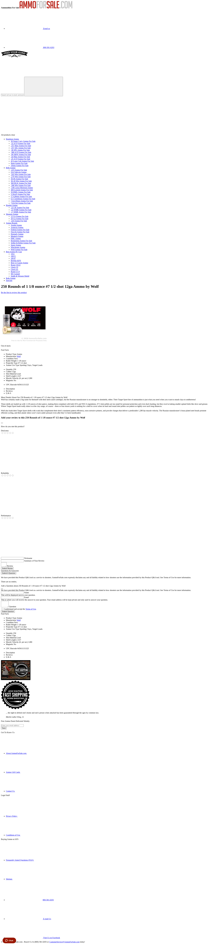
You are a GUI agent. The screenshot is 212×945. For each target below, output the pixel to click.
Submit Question (8, 611)
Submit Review (7, 568)
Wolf (19, 356)
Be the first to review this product (14, 292)
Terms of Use (31, 609)
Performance (6, 516)
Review (10, 566)
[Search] (43, 86)
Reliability (5, 473)
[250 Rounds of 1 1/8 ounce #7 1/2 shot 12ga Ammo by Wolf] (24, 342)
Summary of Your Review (34, 561)
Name (26, 593)
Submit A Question (8, 573)
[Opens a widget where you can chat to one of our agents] (9, 941)
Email (26, 597)
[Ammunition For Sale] (46, 8)
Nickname (28, 558)
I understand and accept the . (20, 609)
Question (12, 607)
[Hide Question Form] (2, 588)
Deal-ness (5, 431)
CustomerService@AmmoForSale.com (64, 942)
